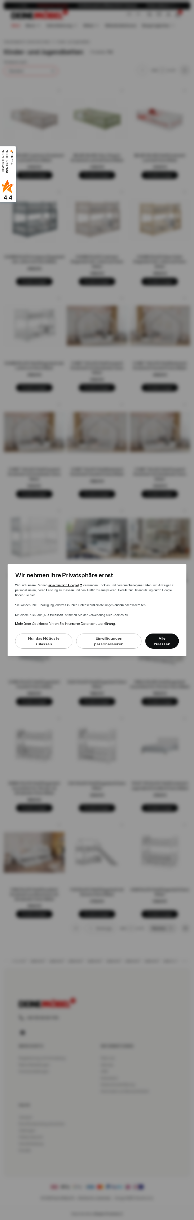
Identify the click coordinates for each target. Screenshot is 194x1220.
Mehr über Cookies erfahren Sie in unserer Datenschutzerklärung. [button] (65, 623)
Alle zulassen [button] (162, 641)
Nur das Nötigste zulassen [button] (44, 641)
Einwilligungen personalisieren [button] (108, 641)
